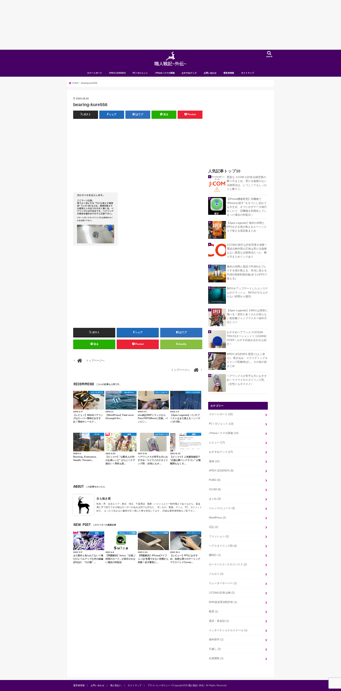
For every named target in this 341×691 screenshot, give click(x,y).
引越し (215, 649)
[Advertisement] (106, 25)
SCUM (215, 489)
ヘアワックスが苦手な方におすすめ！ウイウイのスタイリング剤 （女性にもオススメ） (247, 380)
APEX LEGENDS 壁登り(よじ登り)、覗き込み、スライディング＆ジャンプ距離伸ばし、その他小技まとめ (247, 360)
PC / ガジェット (140, 73)
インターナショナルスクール (228, 630)
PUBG (214, 480)
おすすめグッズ (189, 73)
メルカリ (216, 573)
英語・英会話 (219, 620)
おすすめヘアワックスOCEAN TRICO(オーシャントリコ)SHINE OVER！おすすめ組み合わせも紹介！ (246, 338)
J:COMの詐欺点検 (222, 592)
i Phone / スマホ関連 (165, 73)
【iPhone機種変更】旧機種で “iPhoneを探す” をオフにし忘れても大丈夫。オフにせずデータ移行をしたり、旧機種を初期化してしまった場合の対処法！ (247, 207)
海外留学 (216, 639)
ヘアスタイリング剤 (223, 545)
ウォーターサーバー (223, 583)
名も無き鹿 (103, 498)
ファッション (219, 536)
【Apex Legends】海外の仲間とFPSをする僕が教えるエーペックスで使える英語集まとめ (247, 227)
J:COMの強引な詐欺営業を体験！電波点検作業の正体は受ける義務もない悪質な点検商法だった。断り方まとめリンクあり (247, 250)
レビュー (217, 442)
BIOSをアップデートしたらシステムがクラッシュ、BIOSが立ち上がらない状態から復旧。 (247, 292)
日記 (213, 527)
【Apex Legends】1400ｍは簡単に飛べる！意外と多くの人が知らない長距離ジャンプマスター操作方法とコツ (247, 316)
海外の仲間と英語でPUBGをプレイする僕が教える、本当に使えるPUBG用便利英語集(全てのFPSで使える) (247, 272)
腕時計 (215, 555)
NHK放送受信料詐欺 (223, 602)
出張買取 (216, 658)
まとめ (215, 498)
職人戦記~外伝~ (196, 685)
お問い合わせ (210, 73)
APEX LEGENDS (117, 73)
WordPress (217, 517)
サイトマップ (247, 73)
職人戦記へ (116, 685)
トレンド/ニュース (222, 508)
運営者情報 (228, 73)
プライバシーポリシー (158, 685)
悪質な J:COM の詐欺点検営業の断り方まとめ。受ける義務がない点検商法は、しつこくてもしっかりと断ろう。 (247, 183)
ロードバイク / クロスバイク (228, 564)
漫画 (214, 461)
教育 (213, 611)
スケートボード (94, 73)
